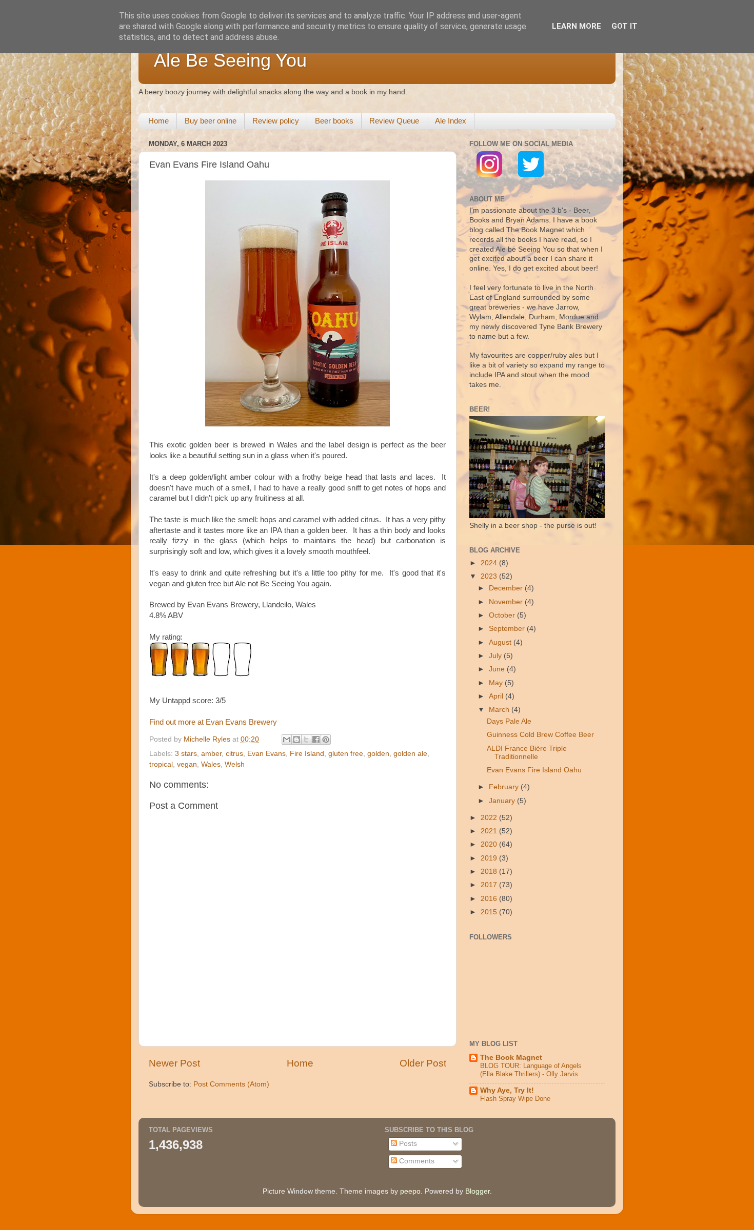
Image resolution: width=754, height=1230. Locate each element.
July (496, 656)
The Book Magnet (511, 1057)
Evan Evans (266, 753)
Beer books (334, 120)
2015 (490, 912)
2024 (490, 563)
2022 (490, 818)
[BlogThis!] (296, 739)
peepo (410, 1191)
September (508, 628)
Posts (407, 1143)
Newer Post (174, 1063)
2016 (490, 899)
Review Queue (394, 120)
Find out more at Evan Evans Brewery (213, 722)
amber (211, 753)
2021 (490, 831)
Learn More (576, 26)
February (505, 787)
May (497, 683)
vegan (187, 764)
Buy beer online (210, 120)
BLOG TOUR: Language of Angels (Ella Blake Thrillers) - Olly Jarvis (531, 1070)
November (507, 602)
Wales (211, 764)
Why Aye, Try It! (507, 1090)
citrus (234, 753)
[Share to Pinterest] (326, 739)
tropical (161, 764)
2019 (490, 858)
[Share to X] (306, 739)
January (503, 801)
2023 (490, 576)
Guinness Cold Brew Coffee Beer (540, 735)
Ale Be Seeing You (230, 60)
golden (378, 753)
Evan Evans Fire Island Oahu (534, 770)
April (497, 696)
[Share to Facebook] (316, 739)
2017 (490, 885)
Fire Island (307, 753)
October (503, 615)
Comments (415, 1161)
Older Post (423, 1063)
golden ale (410, 753)
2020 (490, 844)
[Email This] (287, 739)
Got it (624, 26)
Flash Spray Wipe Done (515, 1098)
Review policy (275, 120)
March (500, 709)
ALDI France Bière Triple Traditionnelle (527, 753)
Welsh (235, 764)
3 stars (186, 753)
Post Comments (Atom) (231, 1084)
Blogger (477, 1191)
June (498, 669)
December (507, 588)
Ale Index (450, 120)
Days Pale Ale (509, 721)
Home (158, 120)
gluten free (345, 753)
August (501, 642)
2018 (490, 871)
